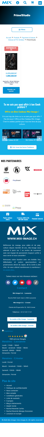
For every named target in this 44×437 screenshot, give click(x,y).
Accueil (8, 37)
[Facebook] (8, 282)
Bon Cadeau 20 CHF (12, 140)
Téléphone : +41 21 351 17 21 (22, 312)
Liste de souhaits (13, 398)
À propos (9, 401)
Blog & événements (13, 403)
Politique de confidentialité (16, 388)
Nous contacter (12, 391)
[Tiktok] (36, 282)
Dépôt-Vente (11, 406)
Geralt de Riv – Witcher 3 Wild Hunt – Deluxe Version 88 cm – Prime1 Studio (11, 83)
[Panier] (32, 2)
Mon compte (11, 393)
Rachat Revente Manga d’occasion (19, 411)
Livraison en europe (13, 414)
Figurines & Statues (28, 37)
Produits (16, 37)
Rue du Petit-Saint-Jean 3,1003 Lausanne (22, 298)
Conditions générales (14, 396)
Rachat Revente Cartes (15, 409)
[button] (40, 3)
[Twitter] (15, 282)
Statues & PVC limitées (16, 40)
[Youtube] (22, 282)
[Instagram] (29, 282)
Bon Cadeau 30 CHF (32, 140)
